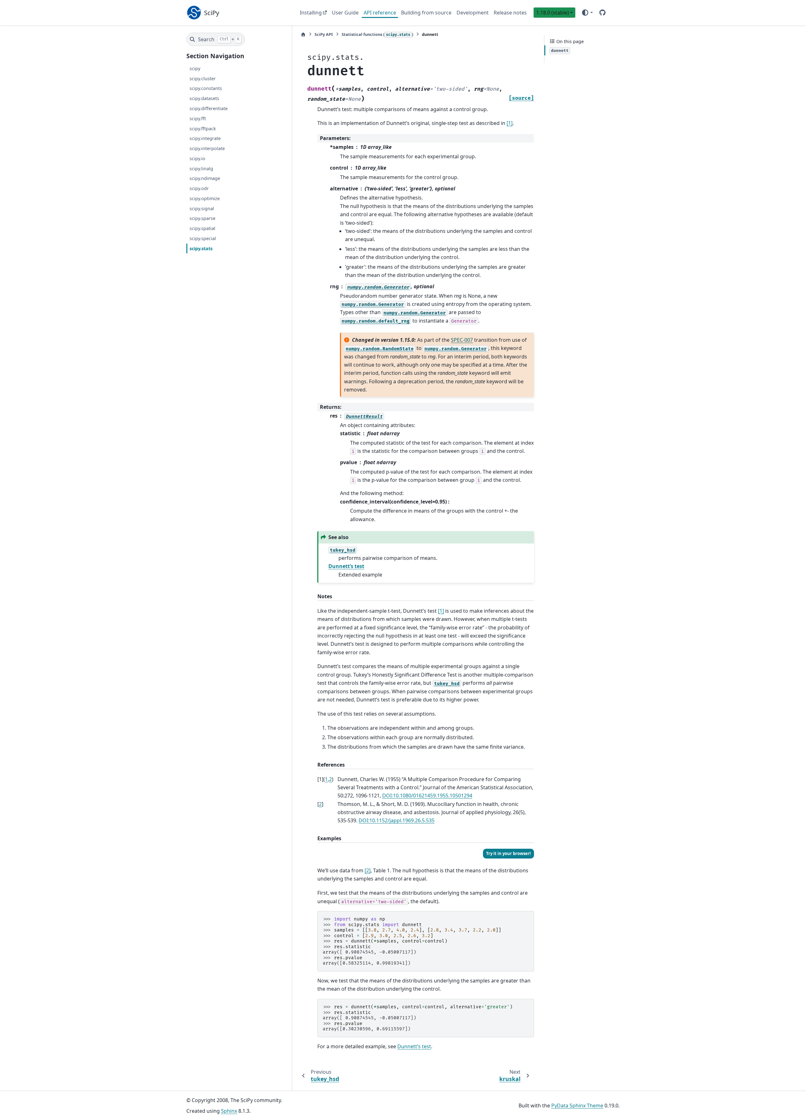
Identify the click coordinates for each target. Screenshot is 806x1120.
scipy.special (203, 238)
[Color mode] (587, 12)
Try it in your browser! (508, 853)
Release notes (510, 12)
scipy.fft (198, 118)
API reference (380, 12)
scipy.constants (206, 88)
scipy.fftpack (203, 128)
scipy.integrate (205, 138)
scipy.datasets (204, 98)
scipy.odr (199, 188)
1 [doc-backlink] (326, 779)
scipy (195, 68)
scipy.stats (201, 248)
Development (473, 12)
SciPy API (324, 34)
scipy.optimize (205, 198)
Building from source (426, 12)
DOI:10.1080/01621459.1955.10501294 (427, 795)
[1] (510, 123)
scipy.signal (202, 208)
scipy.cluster (203, 78)
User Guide (345, 12)
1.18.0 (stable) (552, 12)
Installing (311, 12)
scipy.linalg (201, 168)
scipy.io (197, 158)
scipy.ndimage (205, 178)
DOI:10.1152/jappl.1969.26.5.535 (396, 820)
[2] (368, 870)
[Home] (303, 34)
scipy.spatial (202, 228)
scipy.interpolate (207, 148)
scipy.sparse (202, 218)
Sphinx (229, 1110)
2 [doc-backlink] (330, 779)
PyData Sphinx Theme (577, 1105)
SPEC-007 (462, 339)
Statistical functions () (377, 34)
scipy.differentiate (209, 108)
